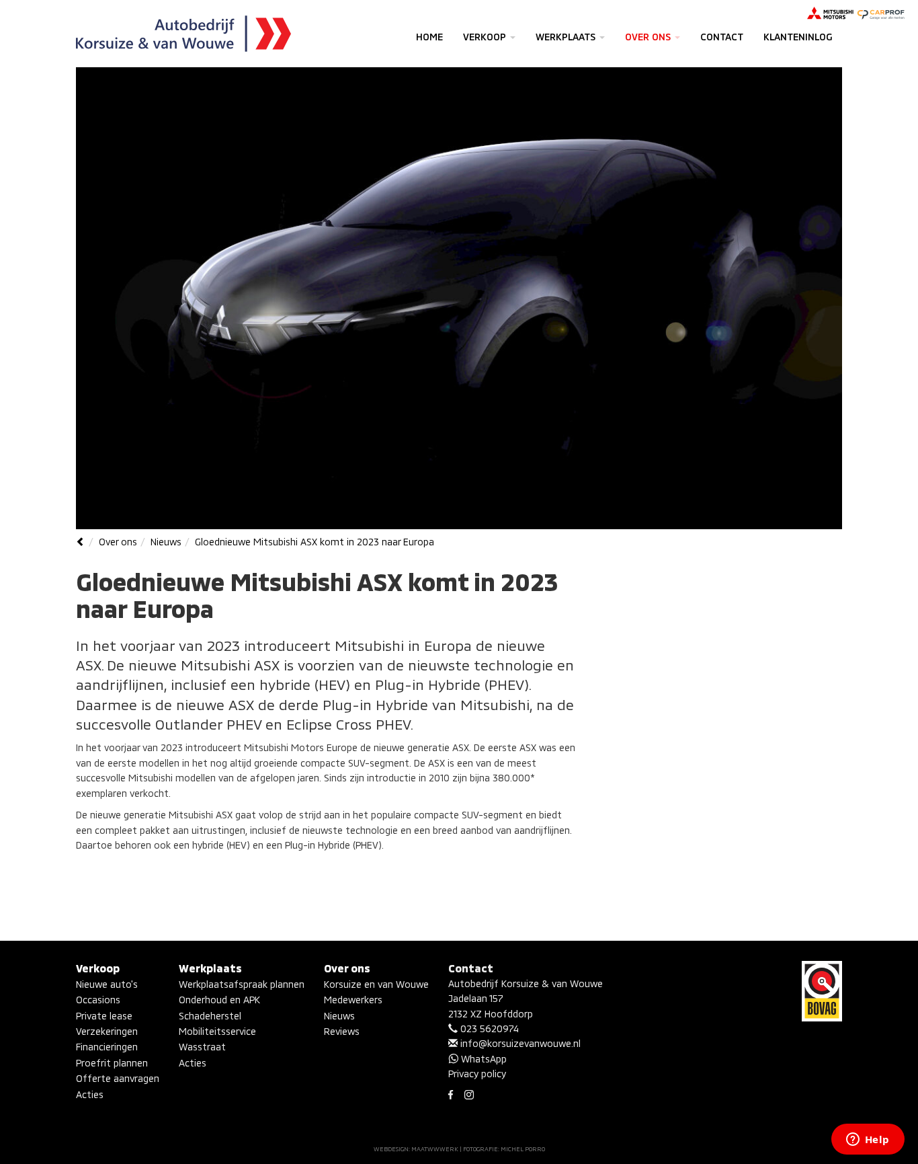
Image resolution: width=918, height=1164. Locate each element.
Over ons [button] (649, 36)
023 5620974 (488, 1028)
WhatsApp (482, 1058)
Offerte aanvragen (117, 1078)
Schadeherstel (210, 1015)
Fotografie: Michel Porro (504, 1149)
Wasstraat (202, 1046)
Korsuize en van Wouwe (376, 984)
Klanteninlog (797, 36)
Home (429, 36)
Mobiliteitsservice (217, 1031)
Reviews (342, 1031)
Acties (89, 1094)
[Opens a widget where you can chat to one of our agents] (868, 1140)
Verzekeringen (107, 1031)
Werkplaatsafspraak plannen (241, 984)
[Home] (80, 541)
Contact (721, 36)
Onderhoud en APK (219, 999)
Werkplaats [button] (567, 36)
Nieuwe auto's (107, 984)
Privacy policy (477, 1073)
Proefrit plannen (112, 1063)
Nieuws (166, 541)
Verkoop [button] (486, 36)
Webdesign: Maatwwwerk (416, 1149)
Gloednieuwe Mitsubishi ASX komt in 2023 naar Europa (314, 541)
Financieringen (107, 1046)
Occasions (98, 999)
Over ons (118, 541)
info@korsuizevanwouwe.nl (519, 1043)
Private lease (104, 1015)
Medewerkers (353, 999)
